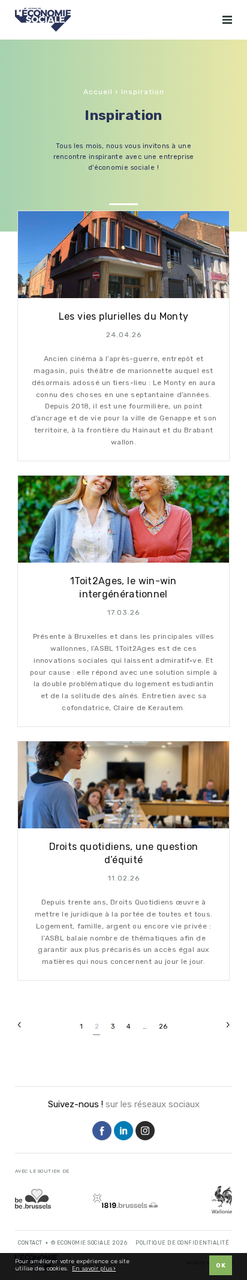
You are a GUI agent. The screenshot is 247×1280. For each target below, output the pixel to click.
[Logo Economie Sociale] (43, 20)
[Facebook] (102, 1131)
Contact (30, 1243)
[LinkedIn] (123, 1131)
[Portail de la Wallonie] (222, 1199)
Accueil (98, 92)
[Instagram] (145, 1131)
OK (220, 1265)
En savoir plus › (94, 1269)
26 (163, 1026)
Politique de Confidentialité (182, 1243)
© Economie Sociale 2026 (89, 1243)
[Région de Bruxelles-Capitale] (33, 1199)
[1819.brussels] (125, 1200)
